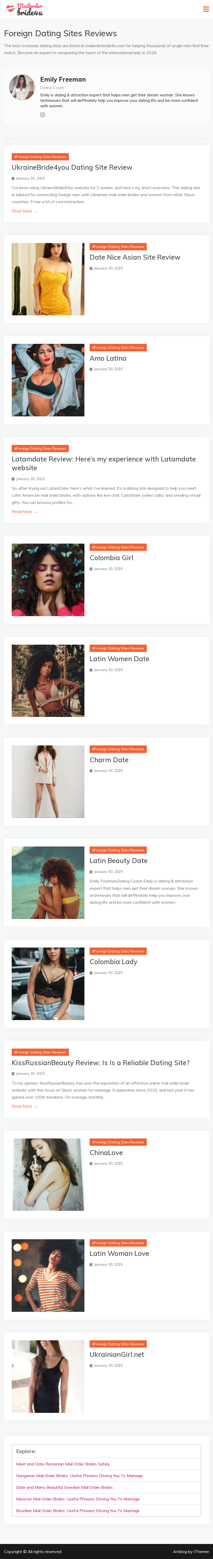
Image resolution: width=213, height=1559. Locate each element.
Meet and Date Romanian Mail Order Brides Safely (63, 1464)
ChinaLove (106, 1152)
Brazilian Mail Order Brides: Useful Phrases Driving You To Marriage (78, 1510)
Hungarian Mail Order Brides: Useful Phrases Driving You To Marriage (79, 1475)
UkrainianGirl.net (117, 1354)
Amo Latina (108, 358)
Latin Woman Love (119, 1253)
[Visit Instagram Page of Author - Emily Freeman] (42, 115)
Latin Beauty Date (119, 860)
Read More (25, 210)
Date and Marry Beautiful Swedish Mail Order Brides (64, 1487)
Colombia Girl (112, 557)
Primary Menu (206, 9)
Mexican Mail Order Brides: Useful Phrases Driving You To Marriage (78, 1498)
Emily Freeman (63, 79)
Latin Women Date (119, 658)
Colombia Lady (113, 961)
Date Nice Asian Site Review (135, 257)
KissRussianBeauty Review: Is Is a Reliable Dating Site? (101, 1062)
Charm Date (109, 760)
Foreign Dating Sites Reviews (41, 156)
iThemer (201, 1551)
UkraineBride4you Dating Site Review (72, 167)
